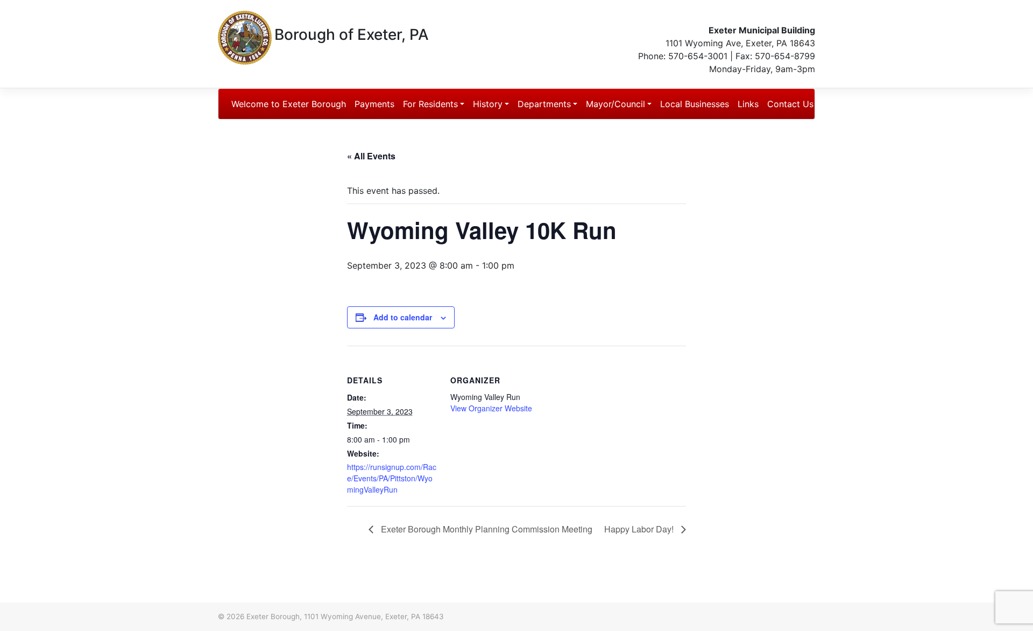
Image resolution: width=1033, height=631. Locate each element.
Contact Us (790, 104)
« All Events (371, 156)
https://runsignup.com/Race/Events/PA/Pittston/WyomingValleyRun (391, 478)
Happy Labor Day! (640, 529)
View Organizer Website (491, 408)
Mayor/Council (615, 104)
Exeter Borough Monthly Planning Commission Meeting (485, 529)
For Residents (430, 104)
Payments (374, 104)
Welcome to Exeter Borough (288, 104)
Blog (838, 104)
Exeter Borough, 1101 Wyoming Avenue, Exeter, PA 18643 (345, 616)
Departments (544, 104)
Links (748, 104)
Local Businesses (694, 104)
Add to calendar (402, 317)
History (488, 104)
